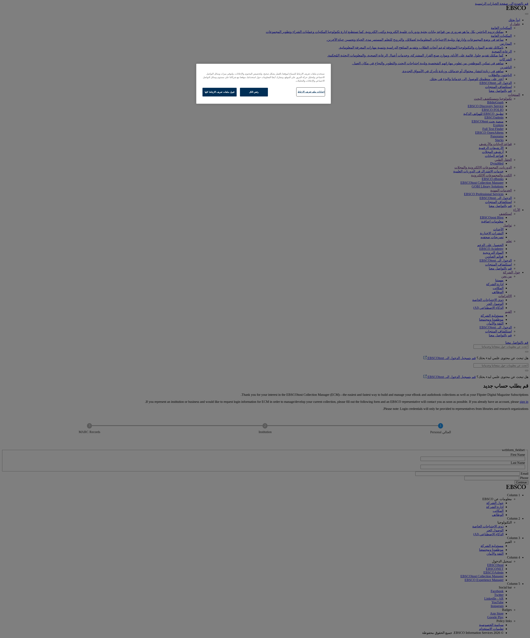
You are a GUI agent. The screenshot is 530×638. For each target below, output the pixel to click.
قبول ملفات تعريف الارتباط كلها (219, 92)
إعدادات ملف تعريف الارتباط (311, 91)
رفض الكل (254, 92)
